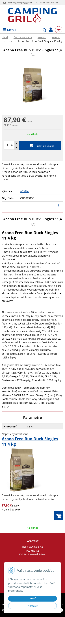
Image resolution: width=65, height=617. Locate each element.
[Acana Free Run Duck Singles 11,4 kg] (32, 86)
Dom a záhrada (23, 37)
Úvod (5, 37)
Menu (11, 30)
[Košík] (58, 29)
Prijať (33, 598)
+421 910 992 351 (49, 2)
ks (12, 145)
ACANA (24, 191)
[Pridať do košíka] (58, 515)
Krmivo (42, 37)
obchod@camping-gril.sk (20, 2)
